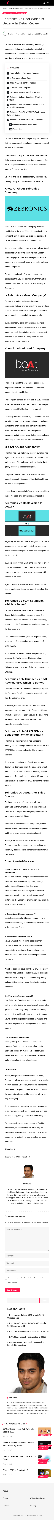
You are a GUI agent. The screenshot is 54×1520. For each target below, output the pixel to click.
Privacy (33, 1505)
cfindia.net (19, 1192)
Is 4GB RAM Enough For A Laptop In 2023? (27, 1337)
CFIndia (12, 3)
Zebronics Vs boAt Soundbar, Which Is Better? (24, 98)
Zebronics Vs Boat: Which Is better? (25, 92)
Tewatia (10, 34)
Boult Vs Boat (24, 1157)
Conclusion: (18, 129)
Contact (6, 1498)
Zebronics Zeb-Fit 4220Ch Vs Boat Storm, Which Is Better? (26, 113)
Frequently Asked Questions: (24, 124)
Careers (6, 1505)
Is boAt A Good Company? (20, 87)
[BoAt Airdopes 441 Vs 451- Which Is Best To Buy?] (44, 1431)
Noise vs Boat (10, 1157)
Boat (10, 383)
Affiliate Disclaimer (37, 1498)
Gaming (43, 1462)
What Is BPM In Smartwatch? (15, 1470)
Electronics (9, 13)
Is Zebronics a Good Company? (23, 78)
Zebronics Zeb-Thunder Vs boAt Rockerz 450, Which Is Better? (25, 106)
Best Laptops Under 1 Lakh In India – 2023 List (29, 1331)
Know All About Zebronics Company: (24, 73)
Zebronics (8, 227)
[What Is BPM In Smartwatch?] (44, 1473)
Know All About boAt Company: (23, 83)
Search (44, 1300)
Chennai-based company (26, 227)
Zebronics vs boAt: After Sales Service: (26, 120)
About (5, 1491)
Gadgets (21, 13)
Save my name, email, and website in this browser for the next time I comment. (27, 1280)
